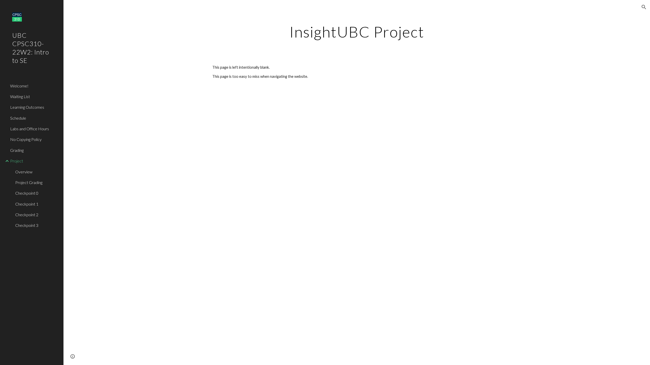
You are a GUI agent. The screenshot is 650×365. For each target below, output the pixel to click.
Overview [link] (23, 171)
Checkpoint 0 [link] (26, 193)
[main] (356, 31)
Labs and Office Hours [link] (29, 128)
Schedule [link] (18, 118)
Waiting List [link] (20, 96)
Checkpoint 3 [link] (26, 225)
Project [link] (16, 160)
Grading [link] (17, 150)
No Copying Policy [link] (26, 139)
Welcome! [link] (19, 85)
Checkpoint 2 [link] (26, 214)
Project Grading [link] (28, 182)
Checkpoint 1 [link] (26, 204)
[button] (644, 7)
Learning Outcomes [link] (27, 107)
